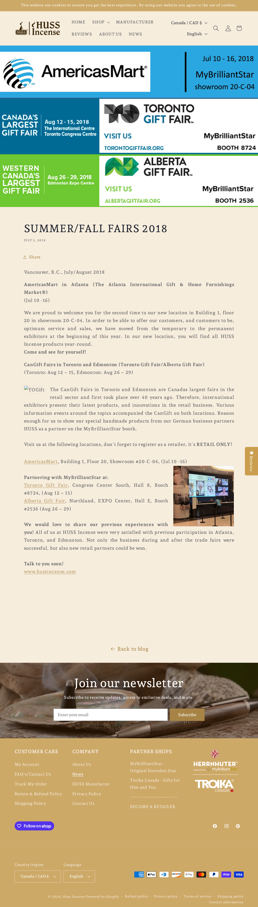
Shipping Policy (30, 803)
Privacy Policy (86, 793)
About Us (81, 764)
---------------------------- (153, 796)
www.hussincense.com (50, 571)
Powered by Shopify (102, 896)
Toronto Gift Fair (46, 485)
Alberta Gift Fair (44, 500)
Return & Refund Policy (38, 793)
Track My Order (31, 784)
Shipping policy (230, 896)
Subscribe (187, 714)
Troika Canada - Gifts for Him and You (155, 783)
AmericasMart (41, 461)
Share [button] (35, 257)
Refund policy (136, 896)
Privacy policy (166, 896)
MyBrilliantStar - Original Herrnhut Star (153, 767)
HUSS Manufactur (91, 784)
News (77, 774)
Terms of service (197, 896)
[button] (100, 22)
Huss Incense (74, 896)
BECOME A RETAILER (152, 806)
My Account (27, 764)
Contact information (226, 902)
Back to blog (132, 649)
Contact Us (83, 803)
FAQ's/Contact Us (33, 774)
